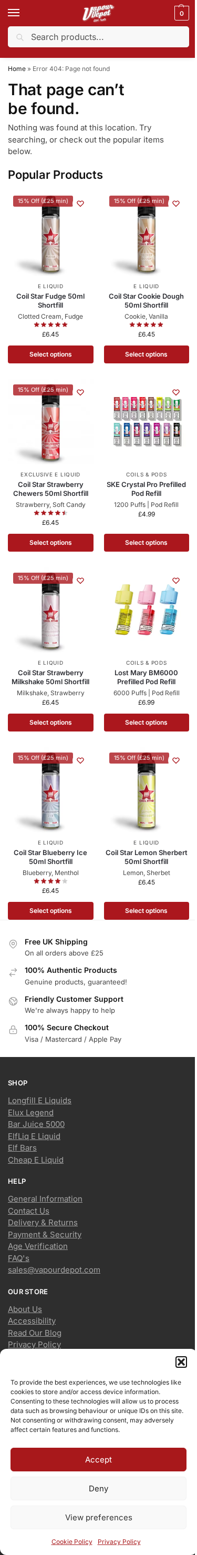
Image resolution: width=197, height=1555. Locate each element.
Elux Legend (31, 1112)
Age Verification (38, 1246)
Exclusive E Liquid (50, 474)
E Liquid (51, 286)
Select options (146, 542)
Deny (98, 1488)
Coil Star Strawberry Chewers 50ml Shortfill (50, 488)
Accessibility (32, 1321)
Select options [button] (50, 354)
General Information (45, 1199)
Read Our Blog (34, 1333)
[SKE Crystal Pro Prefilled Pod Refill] (147, 422)
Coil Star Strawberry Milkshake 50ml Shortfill (50, 677)
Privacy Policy (119, 1542)
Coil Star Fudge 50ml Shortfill (50, 300)
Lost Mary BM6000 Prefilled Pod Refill (146, 677)
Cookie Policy (71, 1542)
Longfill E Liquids (39, 1100)
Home (17, 69)
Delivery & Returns (43, 1222)
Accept (98, 1460)
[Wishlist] (80, 203)
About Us (25, 1309)
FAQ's (18, 1258)
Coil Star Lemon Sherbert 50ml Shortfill (147, 857)
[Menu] (23, 13)
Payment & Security (44, 1234)
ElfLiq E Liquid (34, 1136)
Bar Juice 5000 (36, 1124)
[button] (181, 1362)
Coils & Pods (146, 474)
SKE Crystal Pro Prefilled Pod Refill (146, 488)
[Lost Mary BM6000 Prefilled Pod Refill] (147, 610)
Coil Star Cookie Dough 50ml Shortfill (146, 300)
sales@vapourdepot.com (54, 1270)
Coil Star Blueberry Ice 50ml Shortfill (50, 857)
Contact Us (28, 1211)
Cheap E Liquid (36, 1160)
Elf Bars (22, 1148)
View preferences (98, 1517)
